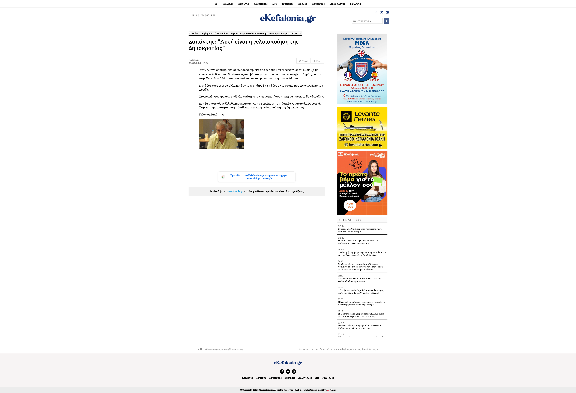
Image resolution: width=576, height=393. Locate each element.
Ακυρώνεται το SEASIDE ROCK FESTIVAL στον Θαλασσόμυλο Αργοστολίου (360, 279)
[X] (381, 13)
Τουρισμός (328, 377)
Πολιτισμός (275, 377)
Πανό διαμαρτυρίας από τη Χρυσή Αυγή (221, 349)
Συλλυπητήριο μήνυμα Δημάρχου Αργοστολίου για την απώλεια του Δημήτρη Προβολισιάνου (362, 253)
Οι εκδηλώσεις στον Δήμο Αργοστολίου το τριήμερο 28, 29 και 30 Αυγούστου (358, 242)
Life (317, 377)
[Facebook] (376, 13)
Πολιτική (261, 377)
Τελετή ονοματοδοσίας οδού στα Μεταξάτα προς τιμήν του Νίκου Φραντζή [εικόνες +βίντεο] (361, 291)
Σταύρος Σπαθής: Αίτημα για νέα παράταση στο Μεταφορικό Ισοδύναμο (360, 230)
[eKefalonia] (288, 18)
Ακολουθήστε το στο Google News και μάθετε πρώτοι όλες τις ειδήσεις (257, 191)
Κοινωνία (247, 377)
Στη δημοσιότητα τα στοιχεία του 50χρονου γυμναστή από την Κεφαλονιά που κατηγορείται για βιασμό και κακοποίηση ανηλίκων (360, 267)
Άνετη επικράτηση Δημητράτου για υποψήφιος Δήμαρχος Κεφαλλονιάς (337, 349)
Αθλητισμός (305, 377)
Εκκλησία (290, 377)
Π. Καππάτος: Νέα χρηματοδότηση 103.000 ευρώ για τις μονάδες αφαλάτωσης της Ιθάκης (361, 315)
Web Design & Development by (315, 389)
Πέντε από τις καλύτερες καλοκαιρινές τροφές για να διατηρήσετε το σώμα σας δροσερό (361, 303)
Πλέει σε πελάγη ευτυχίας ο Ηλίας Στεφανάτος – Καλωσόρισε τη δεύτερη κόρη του (361, 326)
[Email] (387, 13)
